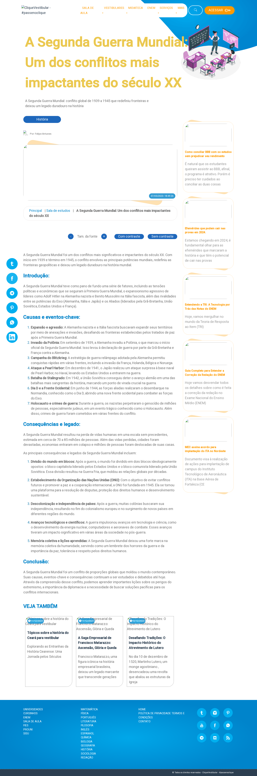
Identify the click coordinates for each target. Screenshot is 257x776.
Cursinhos (30, 713)
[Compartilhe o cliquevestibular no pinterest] (12, 309)
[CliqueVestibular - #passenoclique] (46, 10)
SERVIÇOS (166, 8)
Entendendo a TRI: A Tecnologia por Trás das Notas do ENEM (207, 306)
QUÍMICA (86, 737)
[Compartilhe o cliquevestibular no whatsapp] (12, 324)
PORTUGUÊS (88, 717)
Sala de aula (32, 721)
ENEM (151, 8)
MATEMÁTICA (89, 709)
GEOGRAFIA (88, 745)
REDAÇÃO (87, 757)
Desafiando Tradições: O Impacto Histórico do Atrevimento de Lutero (147, 643)
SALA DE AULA (87, 10)
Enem (26, 717)
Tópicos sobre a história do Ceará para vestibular (48, 635)
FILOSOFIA (87, 725)
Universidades (33, 709)
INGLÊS (85, 729)
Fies (25, 725)
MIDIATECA (135, 8)
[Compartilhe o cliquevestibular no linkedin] (12, 339)
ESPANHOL (87, 733)
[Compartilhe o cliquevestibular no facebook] (12, 280)
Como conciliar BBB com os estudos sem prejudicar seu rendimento (208, 154)
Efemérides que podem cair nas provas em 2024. (205, 230)
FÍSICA (85, 713)
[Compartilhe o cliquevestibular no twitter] (12, 265)
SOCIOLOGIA (88, 753)
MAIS (181, 8)
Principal (35, 211)
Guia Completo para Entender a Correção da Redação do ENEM (205, 372)
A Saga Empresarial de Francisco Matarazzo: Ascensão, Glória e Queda (97, 643)
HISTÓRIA (87, 749)
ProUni (28, 729)
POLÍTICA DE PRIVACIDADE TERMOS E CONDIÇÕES (161, 715)
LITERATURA (88, 721)
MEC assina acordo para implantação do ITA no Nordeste (205, 449)
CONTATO (144, 721)
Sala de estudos (58, 211)
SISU (26, 733)
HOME (142, 709)
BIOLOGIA (86, 741)
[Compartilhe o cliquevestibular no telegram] (12, 294)
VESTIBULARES (114, 8)
